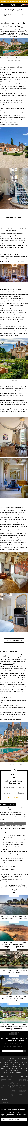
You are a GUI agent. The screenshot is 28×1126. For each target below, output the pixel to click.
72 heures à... (22, 1078)
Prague (12, 1094)
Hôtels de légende (12, 1081)
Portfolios (4, 1101)
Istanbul (12, 1090)
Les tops (22, 1086)
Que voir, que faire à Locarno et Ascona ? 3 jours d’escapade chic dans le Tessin (14, 998)
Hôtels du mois (14, 9)
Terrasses (22, 1093)
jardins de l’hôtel (8, 664)
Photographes (5, 1102)
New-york (13, 1091)
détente (15, 398)
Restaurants (4, 1089)
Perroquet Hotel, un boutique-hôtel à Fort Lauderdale (14, 971)
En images (4, 1099)
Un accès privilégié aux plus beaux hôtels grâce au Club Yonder (14, 1)
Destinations (23, 1076)
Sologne (4, 102)
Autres (21, 1094)
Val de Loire (11, 75)
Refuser (4, 1119)
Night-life (22, 1091)
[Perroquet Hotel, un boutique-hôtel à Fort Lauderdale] (14, 969)
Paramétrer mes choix (14, 1119)
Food (2, 1080)
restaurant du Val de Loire (10, 335)
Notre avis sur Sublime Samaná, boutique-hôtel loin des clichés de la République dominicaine (14, 1026)
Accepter (24, 1119)
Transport (3, 1079)
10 (19, 60)
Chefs (2, 1087)
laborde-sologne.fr (14, 797)
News (2, 1076)
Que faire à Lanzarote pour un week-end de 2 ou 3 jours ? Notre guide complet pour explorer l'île (14, 944)
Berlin (11, 1093)
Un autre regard (23, 1080)
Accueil (2, 9)
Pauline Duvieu (10, 14)
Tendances (10, 1082)
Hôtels (7, 9)
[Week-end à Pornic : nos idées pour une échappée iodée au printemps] (14, 915)
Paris (11, 1087)
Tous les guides (14, 1097)
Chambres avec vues (12, 1083)
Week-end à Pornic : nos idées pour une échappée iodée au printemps (14, 917)
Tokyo (12, 1095)
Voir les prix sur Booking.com (14, 217)
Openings (9, 1079)
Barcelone (13, 1089)
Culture (3, 1082)
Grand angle (22, 1079)
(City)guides (14, 1086)
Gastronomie (5, 1086)
